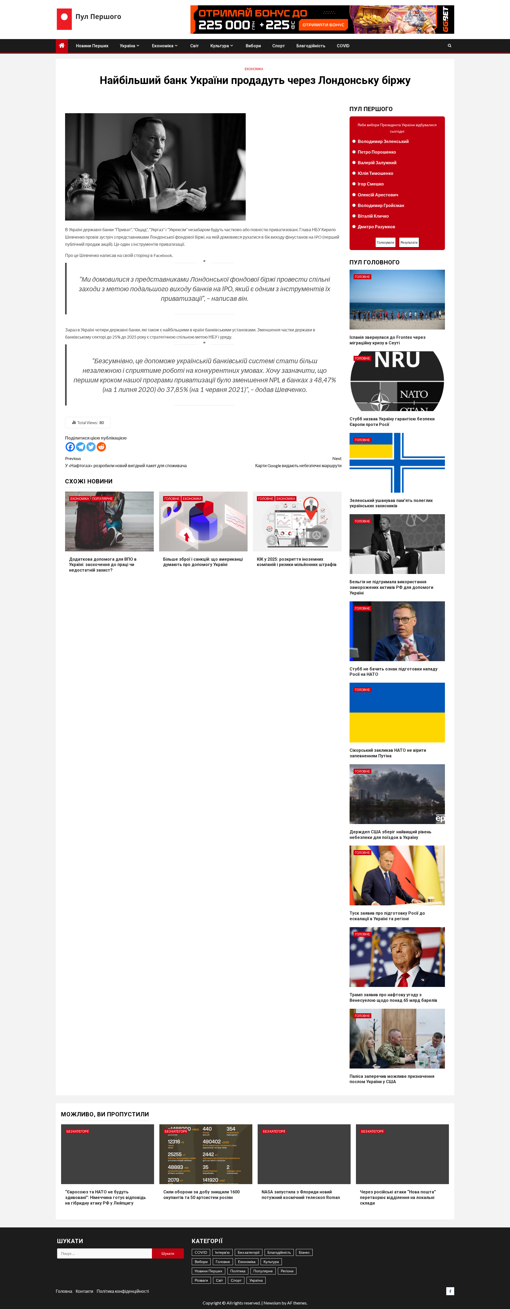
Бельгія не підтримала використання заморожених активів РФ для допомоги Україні (391, 587)
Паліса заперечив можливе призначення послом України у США (392, 1079)
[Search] (449, 46)
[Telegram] (80, 446)
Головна (64, 1291)
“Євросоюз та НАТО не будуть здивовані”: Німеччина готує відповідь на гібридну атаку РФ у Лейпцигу (105, 1197)
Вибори (253, 45)
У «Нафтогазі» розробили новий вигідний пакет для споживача (126, 462)
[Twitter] (91, 446)
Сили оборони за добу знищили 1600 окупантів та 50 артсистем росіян (201, 1194)
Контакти (84, 1291)
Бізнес (304, 1252)
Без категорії (77, 1131)
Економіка (162, 45)
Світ (194, 45)
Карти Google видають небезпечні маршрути (298, 462)
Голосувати (385, 242)
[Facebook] (70, 446)
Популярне (102, 499)
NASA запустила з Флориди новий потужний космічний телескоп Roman (301, 1194)
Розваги (201, 1280)
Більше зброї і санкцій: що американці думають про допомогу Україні (203, 562)
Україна (127, 45)
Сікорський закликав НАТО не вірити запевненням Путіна (388, 753)
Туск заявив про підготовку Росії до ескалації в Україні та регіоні (387, 916)
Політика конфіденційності (123, 1291)
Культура (219, 45)
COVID (343, 45)
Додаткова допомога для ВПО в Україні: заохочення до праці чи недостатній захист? (103, 565)
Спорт (278, 45)
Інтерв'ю (222, 1252)
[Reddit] (101, 446)
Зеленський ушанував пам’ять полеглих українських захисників (391, 503)
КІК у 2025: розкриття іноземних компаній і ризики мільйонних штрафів (297, 562)
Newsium (272, 1302)
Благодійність (310, 45)
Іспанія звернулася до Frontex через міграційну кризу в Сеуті (388, 340)
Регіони (287, 1271)
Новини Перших (92, 45)
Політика (237, 1271)
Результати (409, 242)
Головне (172, 499)
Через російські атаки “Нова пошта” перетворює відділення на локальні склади (398, 1197)
